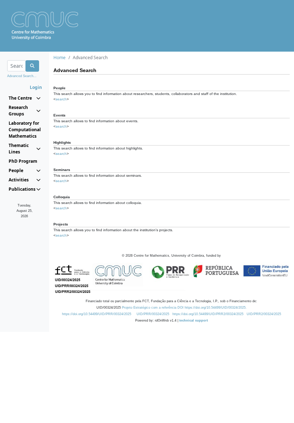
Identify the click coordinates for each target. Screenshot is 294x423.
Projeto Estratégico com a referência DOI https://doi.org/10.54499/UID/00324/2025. (184, 307)
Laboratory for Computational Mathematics (25, 129)
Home (59, 57)
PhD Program (23, 161)
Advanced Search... (22, 76)
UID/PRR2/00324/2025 (264, 314)
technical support (193, 320)
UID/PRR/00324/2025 (153, 314)
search (61, 99)
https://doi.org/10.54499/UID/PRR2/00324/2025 (207, 314)
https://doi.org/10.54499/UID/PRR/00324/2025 (96, 314)
